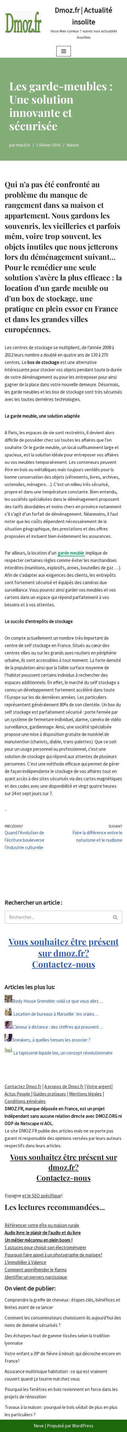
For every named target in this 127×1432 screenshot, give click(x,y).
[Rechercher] (115, 917)
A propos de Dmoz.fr (64, 1086)
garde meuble (71, 553)
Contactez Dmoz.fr (23, 1086)
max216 (23, 145)
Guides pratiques (49, 1094)
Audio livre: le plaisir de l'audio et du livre (43, 1233)
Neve (39, 1426)
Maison (73, 145)
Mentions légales (85, 1094)
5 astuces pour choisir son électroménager (45, 1247)
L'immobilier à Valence (25, 1262)
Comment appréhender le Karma (36, 1270)
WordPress (82, 1426)
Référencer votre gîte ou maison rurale (42, 1225)
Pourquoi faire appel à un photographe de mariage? (53, 1255)
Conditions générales (25, 1101)
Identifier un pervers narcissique (36, 1277)
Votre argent (99, 1086)
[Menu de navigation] (63, 51)
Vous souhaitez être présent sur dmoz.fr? (64, 953)
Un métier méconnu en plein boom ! (38, 1240)
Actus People (18, 1094)
